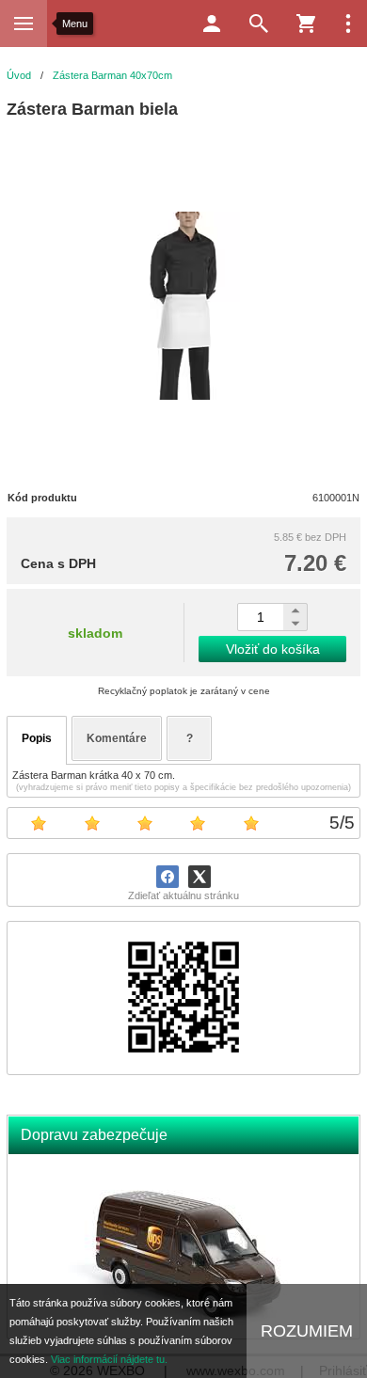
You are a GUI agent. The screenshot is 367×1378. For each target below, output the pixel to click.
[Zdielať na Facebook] (167, 876)
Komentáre (117, 738)
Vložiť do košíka (273, 649)
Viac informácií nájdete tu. (109, 1359)
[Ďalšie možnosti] (348, 23)
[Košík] (305, 23)
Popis (37, 738)
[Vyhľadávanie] (258, 23)
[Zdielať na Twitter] (199, 876)
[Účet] (211, 23)
